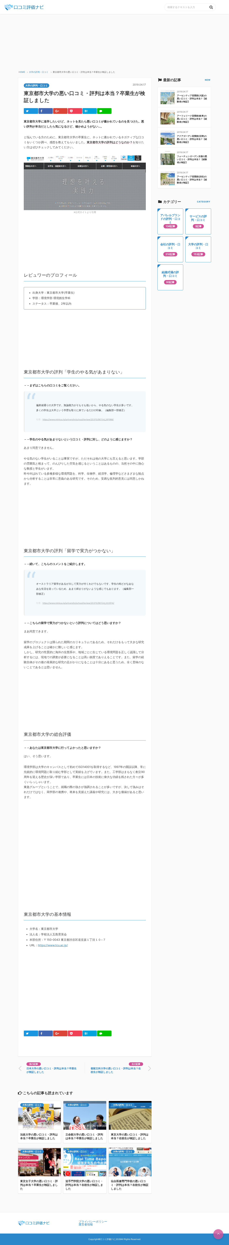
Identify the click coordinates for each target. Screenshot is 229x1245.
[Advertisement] (114, 41)
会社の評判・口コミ (170, 249)
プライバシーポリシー (93, 1221)
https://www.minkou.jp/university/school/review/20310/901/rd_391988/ (78, 419)
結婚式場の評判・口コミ (170, 277)
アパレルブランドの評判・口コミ (170, 220)
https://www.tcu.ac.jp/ (53, 945)
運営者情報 (86, 1224)
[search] (211, 7)
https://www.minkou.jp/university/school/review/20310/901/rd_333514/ (78, 603)
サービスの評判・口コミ (198, 221)
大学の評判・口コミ (32, 1105)
